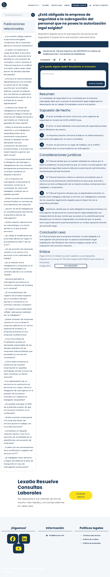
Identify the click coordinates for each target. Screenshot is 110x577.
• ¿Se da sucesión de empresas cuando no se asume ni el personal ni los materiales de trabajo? (18, 253)
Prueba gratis (79, 5)
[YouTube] (18, 548)
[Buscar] (33, 15)
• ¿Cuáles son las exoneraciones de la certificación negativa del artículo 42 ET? (18, 450)
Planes (45, 5)
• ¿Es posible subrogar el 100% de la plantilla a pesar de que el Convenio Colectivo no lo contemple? (18, 408)
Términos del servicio (91, 535)
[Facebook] (13, 539)
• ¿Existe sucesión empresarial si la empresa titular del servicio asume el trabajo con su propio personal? (18, 422)
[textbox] (73, 78)
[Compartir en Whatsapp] (75, 60)
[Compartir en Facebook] (59, 60)
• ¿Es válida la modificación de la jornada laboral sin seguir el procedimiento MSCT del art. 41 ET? (18, 240)
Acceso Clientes (100, 5)
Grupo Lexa (56, 5)
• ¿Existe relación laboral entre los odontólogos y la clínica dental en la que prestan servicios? (18, 227)
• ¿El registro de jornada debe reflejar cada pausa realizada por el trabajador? (18, 312)
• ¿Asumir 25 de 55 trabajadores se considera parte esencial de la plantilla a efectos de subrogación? (18, 213)
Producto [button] (33, 5)
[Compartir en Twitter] (65, 60)
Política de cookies (91, 539)
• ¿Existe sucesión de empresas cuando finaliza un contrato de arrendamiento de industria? (18, 201)
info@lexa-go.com (56, 535)
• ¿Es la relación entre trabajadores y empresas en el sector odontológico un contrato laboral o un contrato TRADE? (18, 268)
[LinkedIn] (24, 539)
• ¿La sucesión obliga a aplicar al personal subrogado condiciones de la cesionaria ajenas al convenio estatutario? (18, 41)
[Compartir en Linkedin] (70, 60)
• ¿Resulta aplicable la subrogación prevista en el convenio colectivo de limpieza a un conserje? (18, 283)
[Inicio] (4, 5)
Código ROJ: (45, 266)
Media (67, 5)
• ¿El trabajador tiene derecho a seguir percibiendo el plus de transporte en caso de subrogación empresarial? (18, 462)
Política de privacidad (92, 543)
